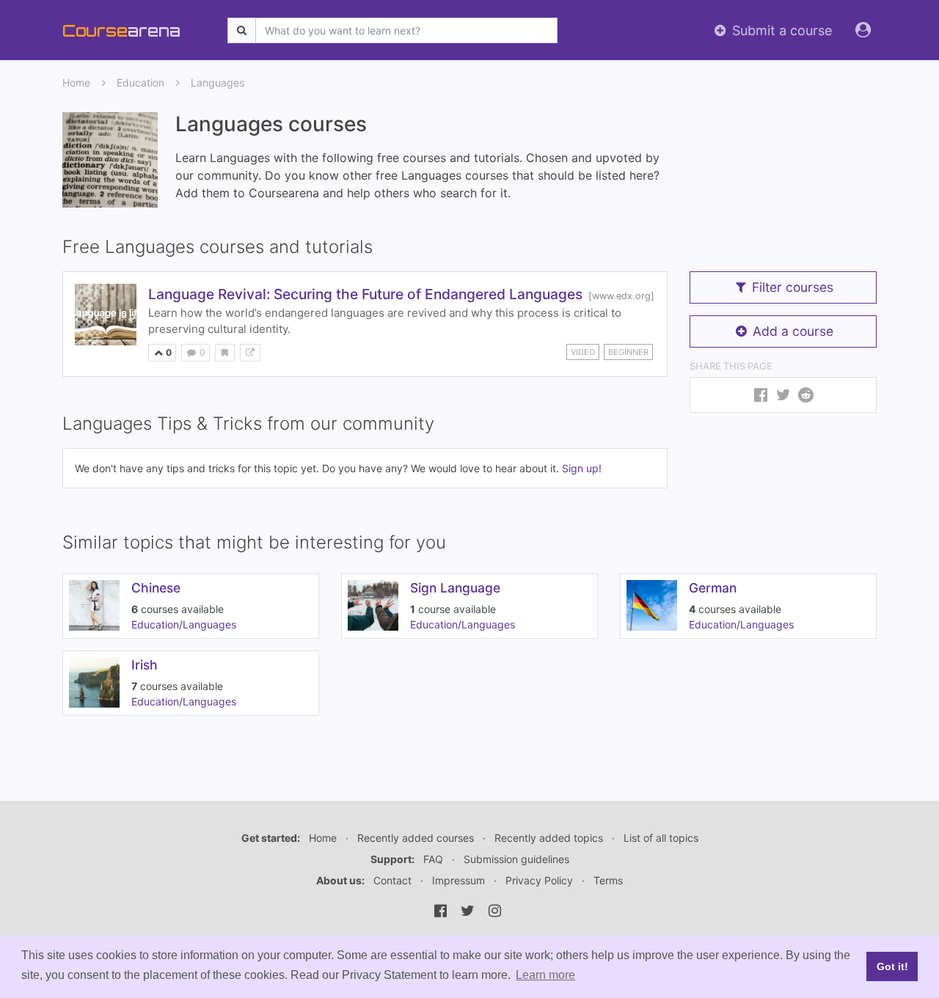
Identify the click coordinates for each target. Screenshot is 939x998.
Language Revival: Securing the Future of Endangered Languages (365, 294)
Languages (217, 82)
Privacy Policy (539, 880)
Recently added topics (548, 838)
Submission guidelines (516, 859)
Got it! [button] (892, 966)
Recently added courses (415, 838)
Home (76, 82)
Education (140, 82)
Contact (392, 880)
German (713, 587)
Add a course (793, 331)
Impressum (458, 880)
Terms (608, 880)
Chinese (155, 587)
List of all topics (661, 838)
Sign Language (455, 587)
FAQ (433, 859)
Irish (144, 664)
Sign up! (582, 468)
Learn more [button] (545, 975)
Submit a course (780, 30)
